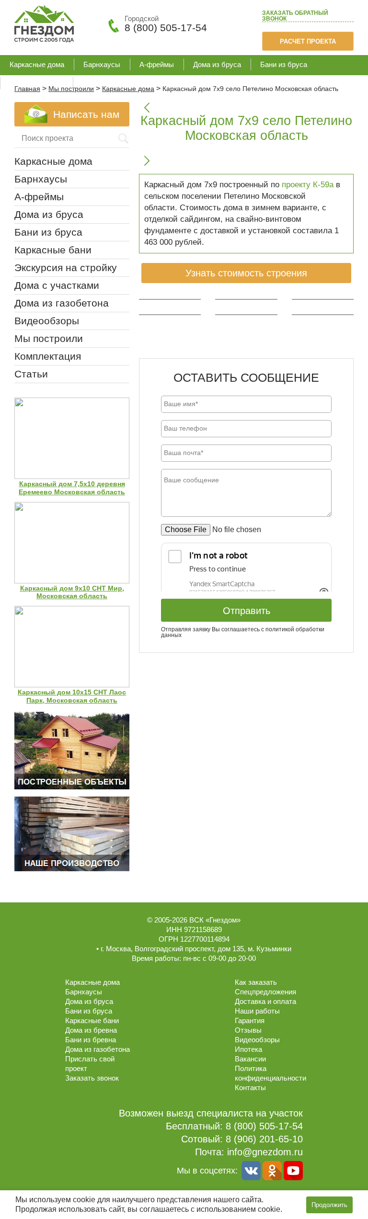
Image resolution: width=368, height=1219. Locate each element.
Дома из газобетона (114, 83)
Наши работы (257, 1011)
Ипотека (248, 1049)
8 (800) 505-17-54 (166, 27)
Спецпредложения (265, 992)
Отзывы (248, 1030)
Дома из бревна (91, 1030)
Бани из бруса (283, 64)
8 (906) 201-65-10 (264, 1139)
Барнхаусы (101, 64)
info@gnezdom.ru (265, 1152)
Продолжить (329, 1204)
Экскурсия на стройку (65, 267)
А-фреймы (156, 64)
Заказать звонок (295, 16)
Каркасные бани (36, 83)
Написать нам (86, 114)
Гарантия (249, 1020)
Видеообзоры (46, 320)
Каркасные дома (37, 64)
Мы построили (48, 338)
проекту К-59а (308, 184)
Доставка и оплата (265, 1001)
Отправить (246, 610)
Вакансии (250, 1059)
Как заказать (256, 982)
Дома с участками (56, 285)
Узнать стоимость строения (246, 273)
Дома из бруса (217, 64)
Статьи (31, 373)
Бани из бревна (90, 1040)
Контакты (250, 1087)
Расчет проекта (308, 41)
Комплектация (47, 356)
